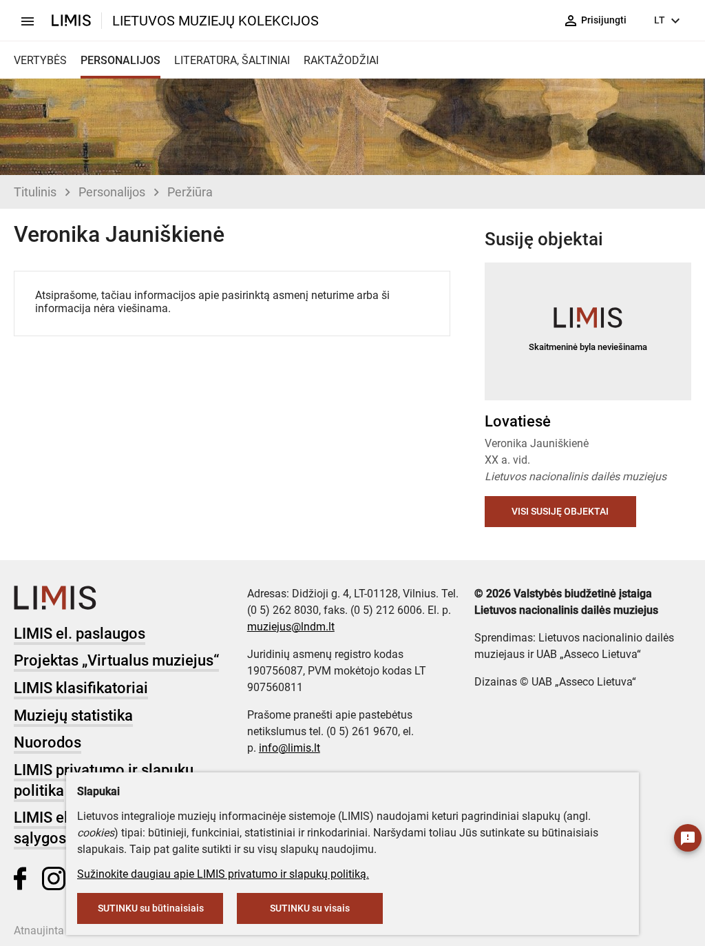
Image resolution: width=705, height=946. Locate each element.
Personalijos (111, 192)
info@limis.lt (289, 747)
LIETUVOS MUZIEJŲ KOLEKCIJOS (215, 20)
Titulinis (35, 192)
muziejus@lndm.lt (291, 626)
